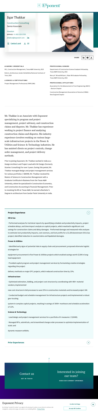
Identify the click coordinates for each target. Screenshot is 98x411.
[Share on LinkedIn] (83, 58)
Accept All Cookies (75, 408)
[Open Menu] (39, 5)
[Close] (93, 404)
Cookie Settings (75, 404)
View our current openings (71, 381)
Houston (10, 31)
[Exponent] (51, 6)
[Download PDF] (91, 58)
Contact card (16, 43)
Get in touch (27, 378)
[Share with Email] (87, 58)
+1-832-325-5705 (20, 34)
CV (28, 43)
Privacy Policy (41, 409)
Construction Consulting (18, 23)
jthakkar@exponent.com (16, 38)
